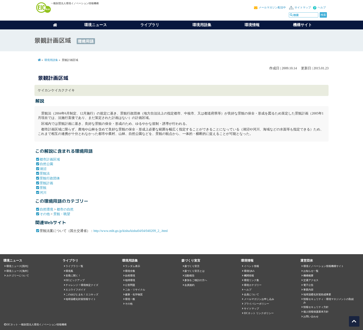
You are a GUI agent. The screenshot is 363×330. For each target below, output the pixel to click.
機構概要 (308, 275)
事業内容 (308, 289)
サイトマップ (303, 7)
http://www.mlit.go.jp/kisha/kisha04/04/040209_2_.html (130, 231)
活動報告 (189, 275)
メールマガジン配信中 (272, 7)
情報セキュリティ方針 (316, 307)
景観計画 (46, 183)
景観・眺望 (61, 214)
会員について (251, 294)
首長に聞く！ (73, 275)
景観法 (45, 173)
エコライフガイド (76, 289)
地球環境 (130, 280)
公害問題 (130, 285)
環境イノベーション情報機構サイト (323, 266)
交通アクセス (310, 280)
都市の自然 (65, 209)
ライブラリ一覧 (74, 266)
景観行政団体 (50, 178)
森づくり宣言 (192, 266)
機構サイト (302, 25)
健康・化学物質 (134, 294)
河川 (43, 192)
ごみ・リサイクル (135, 289)
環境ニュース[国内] (17, 266)
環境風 (69, 271)
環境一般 (130, 299)
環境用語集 (201, 25)
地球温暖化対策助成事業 (317, 294)
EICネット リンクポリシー (259, 313)
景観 (43, 187)
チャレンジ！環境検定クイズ (82, 285)
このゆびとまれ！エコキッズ (82, 294)
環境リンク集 (251, 280)
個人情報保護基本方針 (316, 311)
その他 (45, 214)
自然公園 (46, 164)
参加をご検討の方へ (195, 280)
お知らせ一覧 (310, 271)
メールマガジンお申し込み (259, 299)
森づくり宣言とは (194, 271)
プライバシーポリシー (256, 303)
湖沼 (43, 169)
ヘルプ (322, 7)
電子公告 (308, 285)
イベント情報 (251, 266)
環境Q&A (249, 271)
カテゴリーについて (17, 275)
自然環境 (46, 209)
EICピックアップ (75, 280)
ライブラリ (149, 25)
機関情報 (249, 275)
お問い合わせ (310, 316)
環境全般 (130, 271)
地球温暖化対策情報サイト (81, 299)
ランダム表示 (132, 266)
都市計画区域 (50, 159)
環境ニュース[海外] (17, 271)
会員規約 (189, 285)
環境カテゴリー (253, 285)
